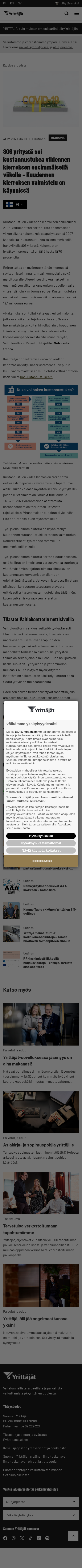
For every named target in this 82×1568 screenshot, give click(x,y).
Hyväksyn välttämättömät (41, 843)
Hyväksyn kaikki (41, 836)
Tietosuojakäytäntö (41, 860)
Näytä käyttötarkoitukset (41, 850)
